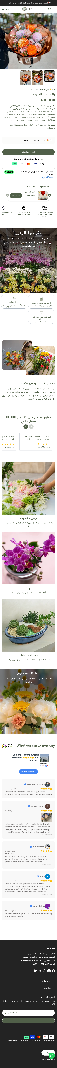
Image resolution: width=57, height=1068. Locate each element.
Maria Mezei (39, 846)
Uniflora (46, 1059)
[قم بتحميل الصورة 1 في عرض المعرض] (28, 41)
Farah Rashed (38, 806)
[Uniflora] (28, 9)
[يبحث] (48, 9)
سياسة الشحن (24, 1040)
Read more (47, 835)
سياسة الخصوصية (49, 1040)
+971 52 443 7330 (41, 964)
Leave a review (28, 771)
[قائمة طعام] (54, 9)
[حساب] (9, 9)
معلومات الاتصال (50, 1044)
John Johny (39, 906)
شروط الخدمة (12, 1040)
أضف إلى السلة (28, 152)
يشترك (28, 1020)
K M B (42, 876)
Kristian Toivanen (36, 784)
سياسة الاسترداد (36, 1040)
